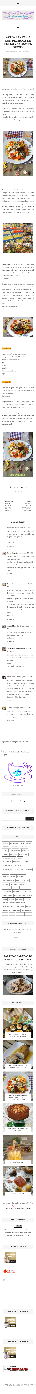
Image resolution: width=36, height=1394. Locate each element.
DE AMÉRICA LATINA (9, 858)
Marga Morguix (13, 626)
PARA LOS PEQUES (19, 895)
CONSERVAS (26, 850)
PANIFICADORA (7, 895)
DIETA (23, 873)
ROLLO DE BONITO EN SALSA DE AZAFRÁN (18, 1067)
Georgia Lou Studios (21, 1385)
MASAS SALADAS (25, 888)
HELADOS (6, 884)
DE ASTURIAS (7, 862)
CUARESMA (13, 854)
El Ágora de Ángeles (22, 1384)
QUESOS (5, 903)
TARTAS (5, 914)
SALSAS (28, 906)
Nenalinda (11, 677)
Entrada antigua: (26, 506)
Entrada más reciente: (9, 506)
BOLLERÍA (15, 847)
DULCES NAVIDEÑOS (9, 876)
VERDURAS (20, 914)
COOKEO (5, 854)
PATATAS (11, 899)
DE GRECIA (26, 862)
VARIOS (12, 914)
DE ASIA (20, 858)
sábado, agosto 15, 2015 (24, 677)
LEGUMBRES (6, 888)
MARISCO (15, 888)
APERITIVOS (14, 843)
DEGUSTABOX (15, 873)
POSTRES (27, 899)
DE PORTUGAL (19, 869)
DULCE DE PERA (18, 1194)
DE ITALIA (15, 491)
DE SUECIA (28, 869)
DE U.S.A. (5, 873)
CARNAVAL (24, 847)
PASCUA (29, 895)
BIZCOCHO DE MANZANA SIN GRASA (18, 1130)
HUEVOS (21, 884)
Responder (10, 546)
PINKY (9, 708)
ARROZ (22, 843)
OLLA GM (23, 891)
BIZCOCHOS (6, 847)
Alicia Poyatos (12, 584)
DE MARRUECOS (7, 869)
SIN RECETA (16, 910)
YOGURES (28, 914)
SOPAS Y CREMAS (27, 910)
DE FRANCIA (16, 862)
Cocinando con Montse (16, 648)
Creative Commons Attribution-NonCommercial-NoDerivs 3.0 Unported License (18, 1232)
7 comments (25, 51)
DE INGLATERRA (7, 865)
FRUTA (18, 880)
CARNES (5, 850)
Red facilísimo (20, 906)
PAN (30, 891)
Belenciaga (11, 553)
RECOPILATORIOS (8, 906)
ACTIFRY (5, 843)
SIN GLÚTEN (6, 910)
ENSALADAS (20, 876)
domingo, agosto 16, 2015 (22, 708)
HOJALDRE (14, 884)
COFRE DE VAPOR (15, 850)
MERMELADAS (7, 891)
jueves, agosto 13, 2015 (23, 528)
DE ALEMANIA (23, 854)
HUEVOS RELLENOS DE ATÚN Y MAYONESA (18, 1035)
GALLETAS (25, 880)
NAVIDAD (16, 891)
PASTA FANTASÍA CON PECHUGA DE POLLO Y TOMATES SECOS (18, 1097)
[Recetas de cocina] (9, 1273)
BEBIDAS (29, 843)
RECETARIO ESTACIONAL (17, 903)
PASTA (22, 491)
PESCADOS (19, 899)
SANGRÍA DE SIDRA (18, 1162)
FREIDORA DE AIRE (8, 880)
